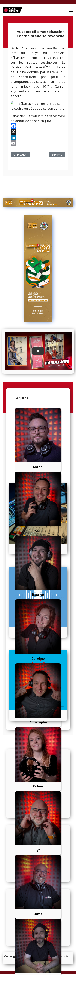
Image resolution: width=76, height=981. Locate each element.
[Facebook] (38, 126)
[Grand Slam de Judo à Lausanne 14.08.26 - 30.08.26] (38, 202)
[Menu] (71, 10)
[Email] (38, 143)
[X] (38, 132)
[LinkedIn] (38, 137)
